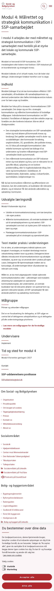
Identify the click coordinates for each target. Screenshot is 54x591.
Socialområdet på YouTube (15, 472)
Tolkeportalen (9, 464)
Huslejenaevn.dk (10, 518)
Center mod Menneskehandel (15, 452)
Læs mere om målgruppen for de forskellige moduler (23, 327)
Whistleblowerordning (12, 424)
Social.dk (6, 444)
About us (7, 428)
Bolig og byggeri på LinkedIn (16, 522)
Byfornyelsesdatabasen (13, 497)
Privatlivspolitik (9, 403)
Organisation (8, 399)
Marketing (12, 569)
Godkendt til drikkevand (13, 510)
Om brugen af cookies (12, 407)
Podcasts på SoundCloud (15, 477)
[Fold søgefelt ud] (44, 6)
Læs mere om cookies (12, 555)
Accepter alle (27, 577)
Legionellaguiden (10, 506)
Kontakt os (7, 420)
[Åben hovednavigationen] (51, 6)
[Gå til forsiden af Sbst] (7, 6)
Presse (6, 416)
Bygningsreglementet (12, 493)
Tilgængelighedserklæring (13, 411)
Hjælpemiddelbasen (11, 448)
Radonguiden (8, 501)
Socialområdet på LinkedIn (15, 468)
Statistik (11, 566)
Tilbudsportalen (9, 460)
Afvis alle (27, 585)
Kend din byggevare (11, 514)
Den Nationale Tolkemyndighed (16, 456)
